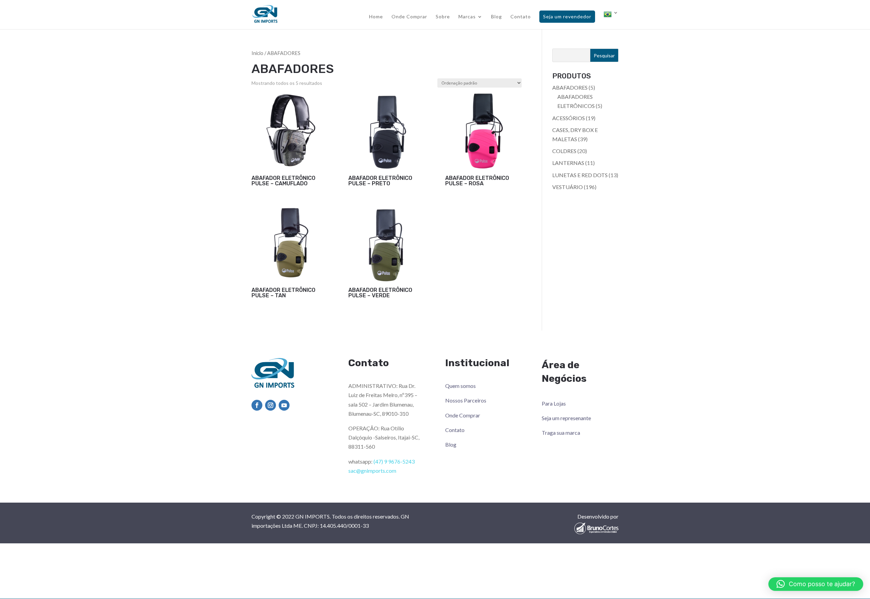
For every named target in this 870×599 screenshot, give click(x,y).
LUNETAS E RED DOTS (580, 175)
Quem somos (460, 385)
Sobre (443, 16)
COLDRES (564, 151)
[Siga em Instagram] (270, 405)
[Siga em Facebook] (256, 405)
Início (257, 53)
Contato (520, 16)
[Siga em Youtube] (284, 405)
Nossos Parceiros (465, 400)
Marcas (467, 16)
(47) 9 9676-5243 (394, 461)
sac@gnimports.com (372, 470)
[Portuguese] (611, 19)
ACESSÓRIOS (568, 118)
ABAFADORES (570, 87)
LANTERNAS (568, 163)
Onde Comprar (409, 16)
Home (376, 16)
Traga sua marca (561, 432)
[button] (815, 584)
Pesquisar (604, 55)
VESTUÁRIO (567, 187)
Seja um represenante (566, 418)
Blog (496, 16)
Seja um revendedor (567, 16)
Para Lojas (554, 403)
